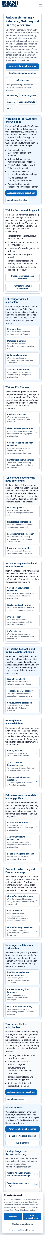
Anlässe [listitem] (11, 102)
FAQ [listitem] (9, 108)
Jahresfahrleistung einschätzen (22, 287)
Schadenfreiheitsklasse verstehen (22, 277)
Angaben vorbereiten (17, 200)
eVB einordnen (23, 80)
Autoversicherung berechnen (22, 66)
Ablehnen (13, 1216)
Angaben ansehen (15, 1099)
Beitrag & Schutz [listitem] (27, 102)
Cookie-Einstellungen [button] (22, 1224)
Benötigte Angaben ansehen (22, 73)
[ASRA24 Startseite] (10, 4)
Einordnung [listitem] (12, 95)
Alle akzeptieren (32, 1216)
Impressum (31, 1230)
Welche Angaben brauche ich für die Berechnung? (22, 1174)
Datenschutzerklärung (17, 1230)
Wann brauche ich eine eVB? (22, 1184)
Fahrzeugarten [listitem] (29, 95)
